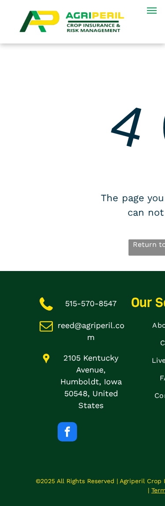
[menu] (152, 10)
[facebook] (67, 433)
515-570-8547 (91, 303)
